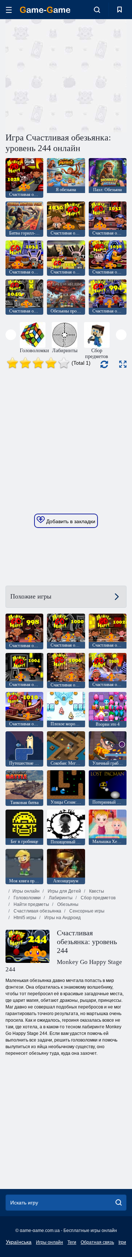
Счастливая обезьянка (36, 911)
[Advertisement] (99, 75)
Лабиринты (60, 897)
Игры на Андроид (62, 917)
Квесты (96, 891)
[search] (118, 1202)
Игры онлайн (26, 891)
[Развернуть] (122, 364)
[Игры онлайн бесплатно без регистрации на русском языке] (45, 10)
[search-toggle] (97, 10)
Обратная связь (97, 1242)
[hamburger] (9, 9)
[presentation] (11, 334)
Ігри (122, 1242)
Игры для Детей (64, 891)
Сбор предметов (97, 897)
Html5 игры (24, 917)
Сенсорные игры (86, 911)
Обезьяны (67, 904)
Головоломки (26, 897)
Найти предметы (30, 904)
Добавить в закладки (70, 521)
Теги (71, 1242)
